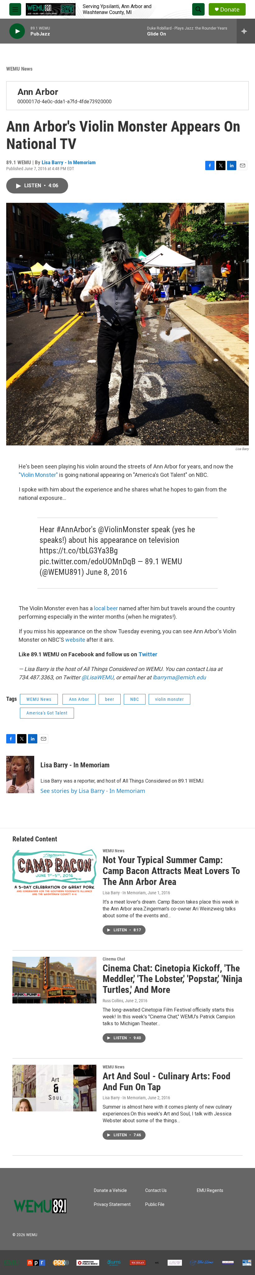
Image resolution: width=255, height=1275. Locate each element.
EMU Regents (210, 1190)
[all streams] (246, 31)
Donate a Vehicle (110, 1190)
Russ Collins (113, 1000)
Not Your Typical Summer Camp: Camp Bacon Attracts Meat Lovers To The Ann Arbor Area (171, 870)
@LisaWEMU (97, 677)
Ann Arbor (37, 92)
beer (109, 699)
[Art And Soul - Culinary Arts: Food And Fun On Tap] (54, 1088)
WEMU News (19, 69)
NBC (134, 699)
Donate (229, 9)
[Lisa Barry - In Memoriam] (20, 774)
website (75, 639)
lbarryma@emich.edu (179, 677)
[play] (17, 31)
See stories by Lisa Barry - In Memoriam (92, 790)
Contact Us (156, 1190)
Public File (155, 1204)
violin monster (169, 699)
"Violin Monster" (38, 475)
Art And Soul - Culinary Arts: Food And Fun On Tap (166, 1081)
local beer (106, 608)
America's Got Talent (46, 712)
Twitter (147, 654)
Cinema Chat (114, 958)
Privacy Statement (112, 1204)
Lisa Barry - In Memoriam (69, 162)
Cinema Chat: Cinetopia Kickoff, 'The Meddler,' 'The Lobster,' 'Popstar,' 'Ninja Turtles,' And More (172, 979)
